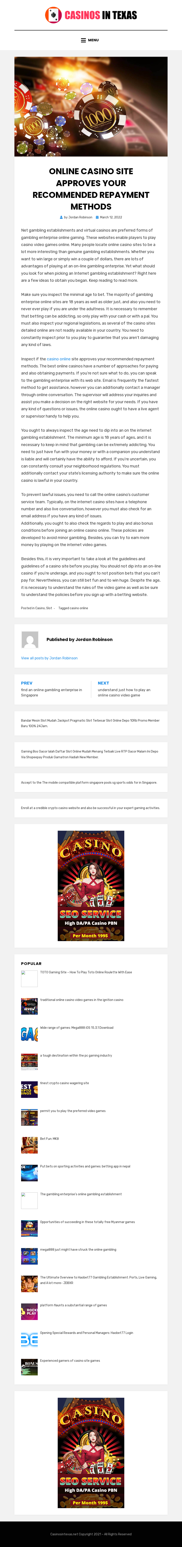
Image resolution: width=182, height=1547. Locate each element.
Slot (49, 608)
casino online (59, 359)
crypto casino (58, 808)
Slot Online (113, 720)
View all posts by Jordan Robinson (49, 658)
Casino (40, 608)
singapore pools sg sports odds (111, 783)
